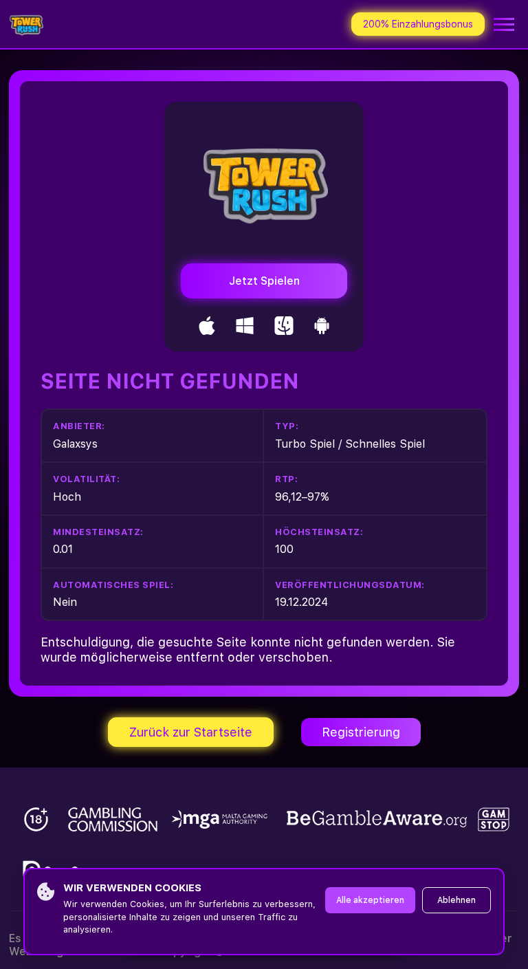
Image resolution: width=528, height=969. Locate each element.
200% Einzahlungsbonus (418, 24)
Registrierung (361, 732)
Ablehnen (456, 900)
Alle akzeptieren (370, 900)
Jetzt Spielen (264, 280)
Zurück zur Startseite (190, 732)
